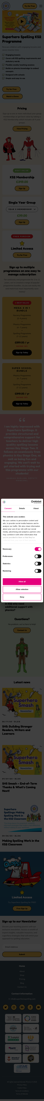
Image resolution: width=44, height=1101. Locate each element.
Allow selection (22, 589)
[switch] (38, 556)
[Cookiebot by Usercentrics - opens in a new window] (31, 502)
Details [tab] (22, 508)
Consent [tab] (7, 508)
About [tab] (36, 508)
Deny (22, 597)
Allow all (22, 582)
